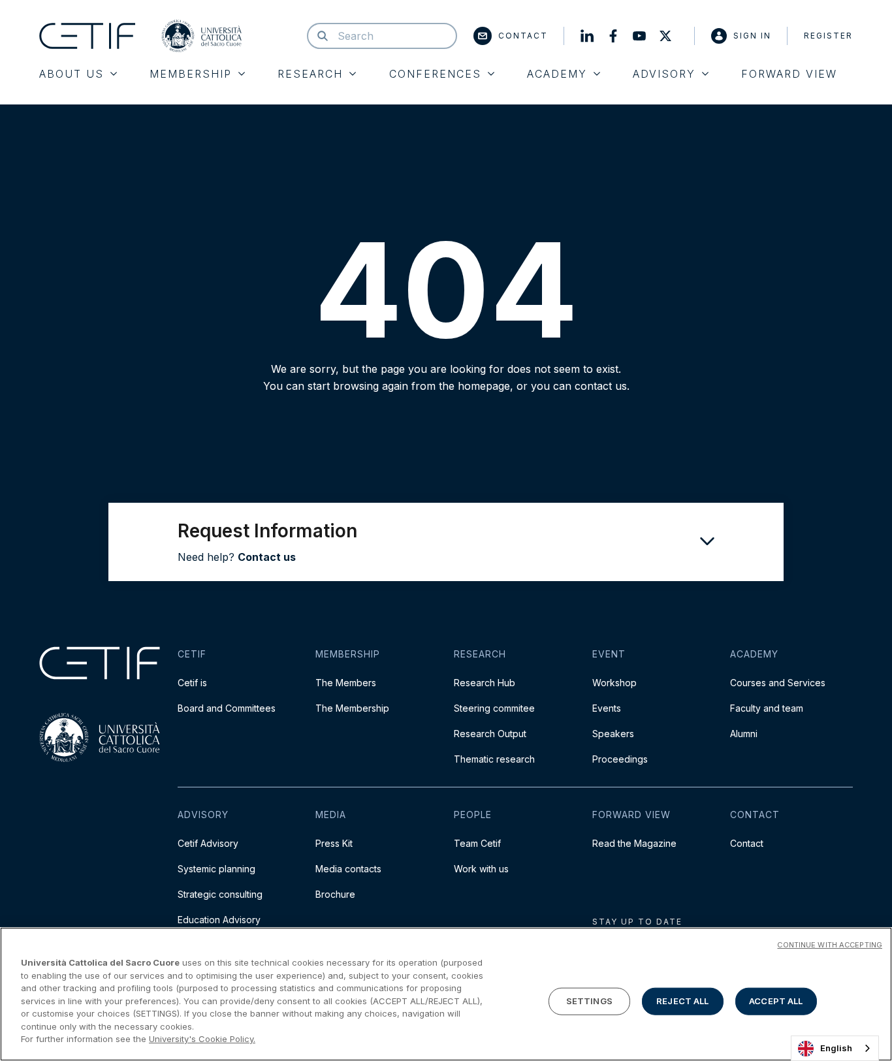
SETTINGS (589, 1001)
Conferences (435, 74)
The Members (345, 682)
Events (606, 708)
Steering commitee (494, 708)
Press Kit (334, 843)
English (836, 1048)
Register (828, 35)
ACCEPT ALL (776, 1001)
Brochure (335, 894)
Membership (191, 74)
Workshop (614, 682)
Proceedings (620, 759)
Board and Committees (227, 708)
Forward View (789, 74)
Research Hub (484, 682)
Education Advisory (219, 919)
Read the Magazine (634, 843)
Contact (523, 35)
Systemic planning (216, 868)
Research (310, 74)
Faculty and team (766, 708)
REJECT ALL (682, 1001)
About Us (71, 74)
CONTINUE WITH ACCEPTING (829, 944)
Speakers (613, 733)
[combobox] (835, 1048)
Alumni (743, 733)
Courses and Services (777, 682)
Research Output (490, 733)
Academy (557, 74)
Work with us (481, 868)
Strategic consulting (220, 894)
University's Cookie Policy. (202, 1039)
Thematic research (494, 759)
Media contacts (348, 868)
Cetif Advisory (208, 843)
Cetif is (192, 682)
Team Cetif (477, 843)
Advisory (664, 74)
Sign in (752, 35)
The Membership (352, 708)
